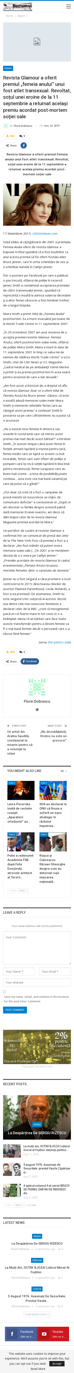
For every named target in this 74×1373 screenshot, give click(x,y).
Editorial (37, 1260)
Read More (38, 1368)
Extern (8, 68)
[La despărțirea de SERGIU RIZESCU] (37, 1117)
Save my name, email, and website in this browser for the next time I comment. (36, 999)
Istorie (37, 1124)
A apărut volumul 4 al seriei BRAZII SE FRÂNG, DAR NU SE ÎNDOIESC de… (46, 1189)
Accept (56, 1364)
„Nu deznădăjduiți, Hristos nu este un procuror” (53, 736)
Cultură (37, 1289)
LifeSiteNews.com (45, 233)
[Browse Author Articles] (37, 687)
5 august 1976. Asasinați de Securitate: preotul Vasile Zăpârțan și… (46, 1168)
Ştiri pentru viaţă (59, 642)
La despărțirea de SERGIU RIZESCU (37, 1133)
